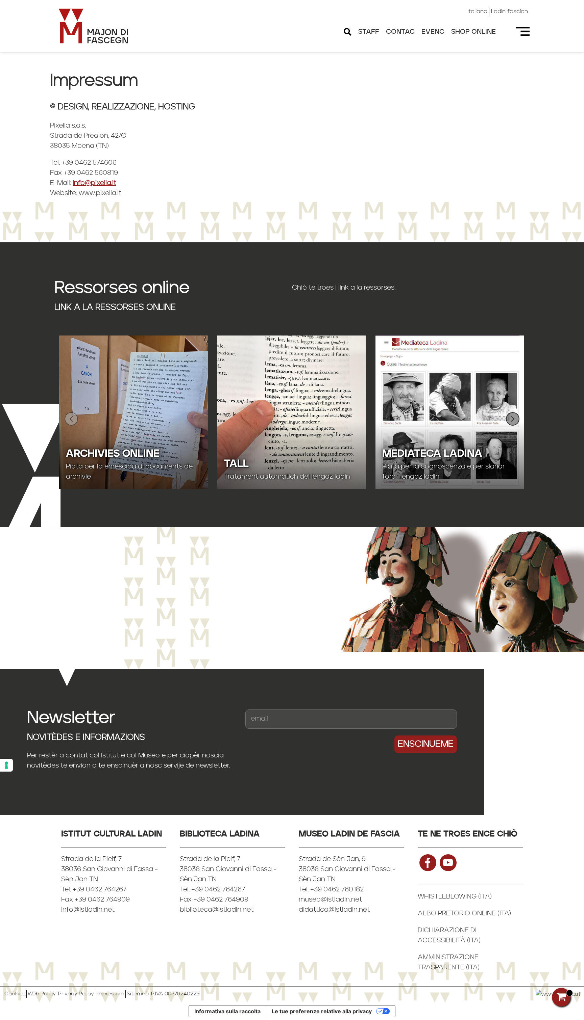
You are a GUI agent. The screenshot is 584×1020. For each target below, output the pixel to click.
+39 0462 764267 (218, 889)
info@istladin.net (88, 910)
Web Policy (42, 994)
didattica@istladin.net (334, 910)
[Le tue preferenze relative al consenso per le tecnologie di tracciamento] (6, 765)
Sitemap (138, 994)
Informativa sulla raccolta (227, 1011)
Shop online (473, 32)
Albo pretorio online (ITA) (464, 913)
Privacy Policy (76, 994)
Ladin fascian (509, 12)
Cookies (14, 994)
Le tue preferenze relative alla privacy (322, 1011)
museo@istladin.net (330, 899)
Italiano (477, 12)
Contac (400, 32)
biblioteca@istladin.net (216, 910)
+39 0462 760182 (337, 889)
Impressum (110, 994)
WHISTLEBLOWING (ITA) (455, 896)
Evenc (432, 32)
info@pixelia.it (94, 183)
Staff (368, 32)
